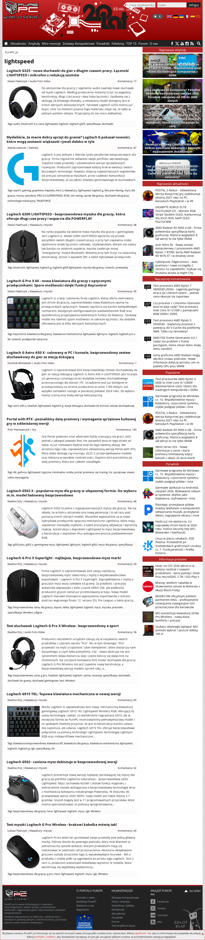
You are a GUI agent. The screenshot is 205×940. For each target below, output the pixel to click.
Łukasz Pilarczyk (17, 830)
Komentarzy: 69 (127, 700)
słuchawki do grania (19, 680)
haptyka (50, 190)
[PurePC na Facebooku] (172, 43)
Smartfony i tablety (123, 905)
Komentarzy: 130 (126, 429)
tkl (52, 748)
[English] (169, 17)
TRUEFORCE (43, 201)
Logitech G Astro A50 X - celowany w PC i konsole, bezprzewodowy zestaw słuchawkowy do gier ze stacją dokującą (69, 354)
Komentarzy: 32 (127, 768)
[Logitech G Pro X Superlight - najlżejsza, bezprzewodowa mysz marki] (23, 585)
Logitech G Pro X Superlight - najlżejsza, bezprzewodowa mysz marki (64, 558)
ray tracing (101, 472)
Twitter (161, 908)
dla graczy (47, 607)
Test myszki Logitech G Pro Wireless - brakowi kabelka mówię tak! (62, 824)
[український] (181, 17)
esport (17, 190)
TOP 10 (131, 43)
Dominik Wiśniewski (19, 363)
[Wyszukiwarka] (199, 43)
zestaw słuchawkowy (122, 405)
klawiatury (71, 190)
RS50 (66, 195)
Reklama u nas (85, 905)
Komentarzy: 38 (127, 225)
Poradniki (103, 43)
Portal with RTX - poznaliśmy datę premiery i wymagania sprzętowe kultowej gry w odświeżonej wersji (71, 421)
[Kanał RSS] (192, 43)
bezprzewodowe (23, 675)
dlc (15, 472)
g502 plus (18, 544)
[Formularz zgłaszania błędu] (188, 921)
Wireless (28, 612)
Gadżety (33, 147)
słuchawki (107, 124)
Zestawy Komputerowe (78, 43)
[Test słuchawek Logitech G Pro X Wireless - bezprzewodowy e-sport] (23, 653)
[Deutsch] (175, 17)
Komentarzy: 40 (127, 830)
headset (32, 405)
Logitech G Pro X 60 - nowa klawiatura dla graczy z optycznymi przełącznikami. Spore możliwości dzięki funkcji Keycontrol (59, 282)
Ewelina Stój (15, 501)
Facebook (163, 901)
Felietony (118, 43)
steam (130, 472)
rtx (110, 472)
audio (16, 124)
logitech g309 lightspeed (67, 267)
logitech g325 (77, 124)
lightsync (102, 334)
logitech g (97, 190)
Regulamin (82, 909)
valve (11, 477)
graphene (38, 190)
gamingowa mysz (44, 544)
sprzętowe (119, 472)
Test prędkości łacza (123, 925)
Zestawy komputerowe (125, 897)
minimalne (58, 472)
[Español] (192, 17)
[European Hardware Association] (84, 922)
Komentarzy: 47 (127, 147)
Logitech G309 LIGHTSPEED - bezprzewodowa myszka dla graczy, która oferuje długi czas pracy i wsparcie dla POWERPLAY (66, 216)
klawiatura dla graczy (39, 334)
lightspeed (51, 124)
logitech (63, 124)
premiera (88, 472)
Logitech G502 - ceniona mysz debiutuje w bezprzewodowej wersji (62, 761)
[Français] (187, 17)
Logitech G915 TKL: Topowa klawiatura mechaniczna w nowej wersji (64, 694)
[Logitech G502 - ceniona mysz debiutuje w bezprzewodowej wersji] (23, 789)
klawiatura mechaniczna (67, 334)
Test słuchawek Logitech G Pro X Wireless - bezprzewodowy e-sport (63, 625)
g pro (44, 675)
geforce (22, 472)
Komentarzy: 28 (127, 632)
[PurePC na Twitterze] (177, 43)
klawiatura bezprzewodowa (29, 743)
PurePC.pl (11, 52)
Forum (143, 43)
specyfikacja (93, 124)
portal (78, 472)
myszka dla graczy (93, 267)
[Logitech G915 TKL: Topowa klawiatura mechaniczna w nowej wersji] (23, 721)
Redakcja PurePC (86, 901)
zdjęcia (38, 612)
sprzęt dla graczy (94, 195)
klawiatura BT (55, 743)
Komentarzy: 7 (127, 363)
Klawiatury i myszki (41, 225)
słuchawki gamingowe (45, 680)
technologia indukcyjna (21, 201)
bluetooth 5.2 (29, 124)
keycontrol (19, 334)
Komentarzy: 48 (127, 501)
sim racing (77, 195)
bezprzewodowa (23, 607)
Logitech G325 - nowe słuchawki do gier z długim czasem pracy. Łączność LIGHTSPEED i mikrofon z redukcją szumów (68, 72)
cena (41, 124)
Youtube (162, 915)
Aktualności (118, 913)
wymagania (22, 477)
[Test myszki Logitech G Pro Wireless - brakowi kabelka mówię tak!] (23, 851)
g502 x (29, 544)
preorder (117, 607)
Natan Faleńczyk (17, 81)
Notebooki (118, 909)
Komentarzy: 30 (127, 291)
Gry (34, 429)
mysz (97, 607)
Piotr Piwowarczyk (18, 429)
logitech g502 (89, 544)
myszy (20, 195)
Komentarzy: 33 (127, 564)
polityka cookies (44, 937)
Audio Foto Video (40, 81)
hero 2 (59, 190)
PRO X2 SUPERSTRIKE (49, 195)
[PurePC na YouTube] (182, 43)
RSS (159, 922)
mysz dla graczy (107, 544)
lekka (66, 607)
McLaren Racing (114, 190)
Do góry (195, 891)
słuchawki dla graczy (117, 195)
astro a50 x (19, 405)
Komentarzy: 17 (127, 81)
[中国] (198, 17)
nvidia (69, 472)
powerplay (122, 267)
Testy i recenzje (121, 901)
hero (50, 811)
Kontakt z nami (85, 897)
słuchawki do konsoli (96, 405)
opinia (87, 675)
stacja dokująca (73, 405)
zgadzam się (142, 933)
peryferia (30, 195)
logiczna (46, 472)
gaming (26, 190)
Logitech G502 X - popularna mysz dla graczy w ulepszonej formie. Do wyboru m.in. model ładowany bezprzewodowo (72, 492)
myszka (106, 607)
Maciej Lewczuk (17, 147)
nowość (109, 267)
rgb (33, 748)
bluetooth (19, 267)
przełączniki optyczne (34, 339)
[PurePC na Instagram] (187, 43)
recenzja (97, 675)
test (61, 680)
